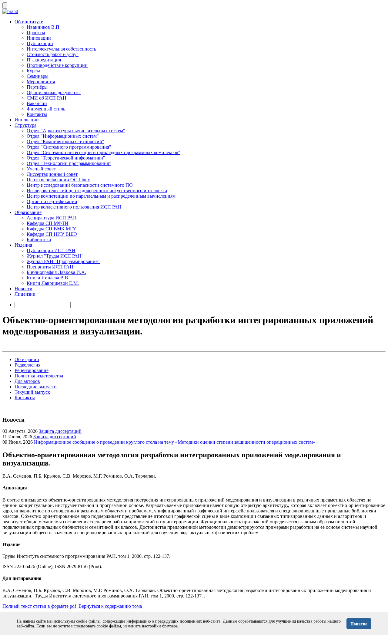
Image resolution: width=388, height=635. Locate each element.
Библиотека (39, 239)
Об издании (27, 359)
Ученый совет (41, 168)
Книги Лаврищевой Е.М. (53, 283)
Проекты (36, 32)
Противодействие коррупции (57, 65)
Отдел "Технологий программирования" (69, 163)
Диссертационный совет (52, 174)
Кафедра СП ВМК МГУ (51, 228)
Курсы (33, 70)
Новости (23, 288)
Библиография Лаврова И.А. (56, 272)
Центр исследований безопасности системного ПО (80, 185)
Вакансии (37, 103)
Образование (28, 212)
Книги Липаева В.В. (48, 277)
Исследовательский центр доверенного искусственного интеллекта (97, 190)
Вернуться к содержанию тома (111, 606)
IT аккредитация (44, 59)
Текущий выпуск (32, 392)
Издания (23, 245)
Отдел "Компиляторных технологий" (65, 141)
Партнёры (37, 87)
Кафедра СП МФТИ (48, 223)
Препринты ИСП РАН (50, 266)
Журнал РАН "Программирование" (63, 261)
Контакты (37, 114)
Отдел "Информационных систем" (63, 136)
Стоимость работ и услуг (53, 54)
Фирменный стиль (46, 108)
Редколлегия (27, 364)
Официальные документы (54, 92)
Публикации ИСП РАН (51, 250)
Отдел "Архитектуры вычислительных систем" (76, 130)
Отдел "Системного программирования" (69, 147)
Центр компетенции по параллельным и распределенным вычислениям (101, 196)
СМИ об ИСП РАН (46, 97)
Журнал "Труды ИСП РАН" (55, 255)
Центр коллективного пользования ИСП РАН (74, 206)
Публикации (40, 43)
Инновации (39, 38)
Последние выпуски (36, 386)
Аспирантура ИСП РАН (52, 217)
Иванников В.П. (44, 27)
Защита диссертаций (60, 431)
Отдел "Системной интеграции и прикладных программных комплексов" (103, 152)
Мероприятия (41, 81)
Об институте (29, 21)
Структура (25, 125)
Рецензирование (31, 370)
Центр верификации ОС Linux (58, 179)
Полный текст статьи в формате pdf (39, 606)
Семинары (37, 76)
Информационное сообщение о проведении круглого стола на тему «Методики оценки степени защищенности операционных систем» (174, 442)
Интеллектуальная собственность (61, 48)
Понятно (358, 624)
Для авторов (27, 381)
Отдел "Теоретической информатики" (66, 157)
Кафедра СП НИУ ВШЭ (52, 234)
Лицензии (25, 294)
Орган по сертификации (52, 201)
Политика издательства (39, 375)
